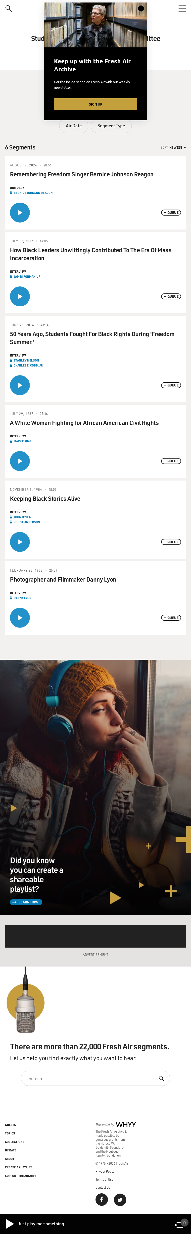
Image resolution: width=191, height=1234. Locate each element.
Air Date (74, 125)
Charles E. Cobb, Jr (28, 365)
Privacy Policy (105, 1171)
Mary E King (22, 441)
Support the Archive (20, 1176)
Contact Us (103, 1187)
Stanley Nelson (26, 360)
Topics (10, 1133)
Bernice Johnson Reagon (33, 193)
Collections (14, 1142)
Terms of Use (104, 1179)
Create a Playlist (18, 1167)
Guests (10, 1125)
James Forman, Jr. (28, 276)
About (9, 1159)
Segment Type (111, 125)
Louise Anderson (27, 522)
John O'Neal (23, 517)
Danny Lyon (23, 598)
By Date (10, 1150)
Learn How (28, 902)
